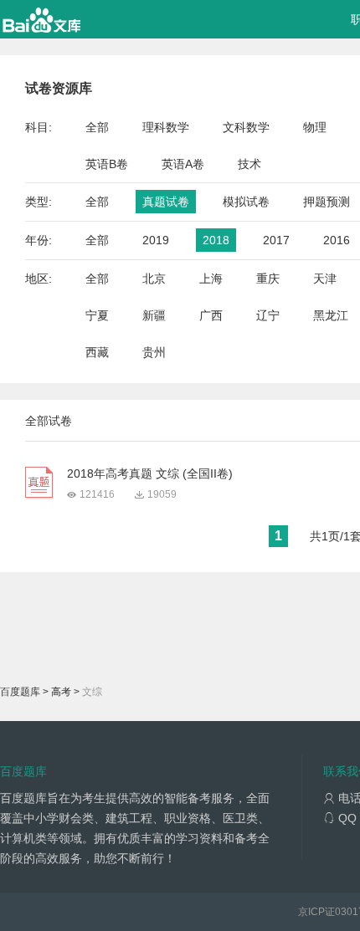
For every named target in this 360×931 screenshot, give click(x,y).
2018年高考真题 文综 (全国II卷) (150, 473)
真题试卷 (165, 201)
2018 (216, 240)
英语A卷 (183, 164)
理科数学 (165, 127)
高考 (61, 692)
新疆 (154, 315)
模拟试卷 (246, 201)
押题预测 (326, 201)
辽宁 (268, 315)
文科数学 (246, 127)
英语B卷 (106, 164)
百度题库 (20, 692)
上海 (211, 278)
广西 (211, 315)
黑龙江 (330, 315)
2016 (336, 240)
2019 (155, 240)
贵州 (154, 352)
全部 (97, 127)
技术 (249, 164)
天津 (325, 278)
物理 (315, 127)
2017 (276, 240)
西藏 (97, 352)
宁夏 (97, 315)
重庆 (268, 278)
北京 (154, 278)
